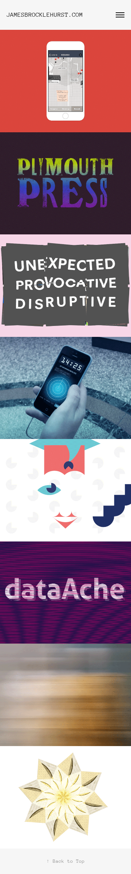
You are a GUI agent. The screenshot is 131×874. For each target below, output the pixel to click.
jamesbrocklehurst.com (45, 14)
